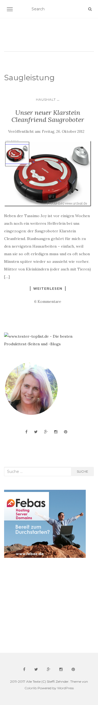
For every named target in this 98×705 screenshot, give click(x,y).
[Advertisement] (45, 605)
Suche (82, 471)
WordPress (65, 688)
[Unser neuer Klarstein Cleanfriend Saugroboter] (47, 174)
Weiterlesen (47, 288)
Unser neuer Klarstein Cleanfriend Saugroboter (47, 116)
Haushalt (46, 99)
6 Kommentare (47, 301)
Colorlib (30, 688)
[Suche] (90, 9)
